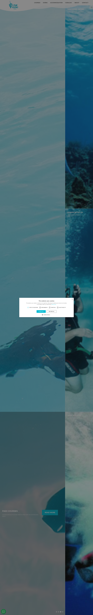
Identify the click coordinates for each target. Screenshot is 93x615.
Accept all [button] (41, 311)
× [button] (72, 299)
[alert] (46, 307)
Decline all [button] (51, 311)
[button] (46, 314)
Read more (54, 304)
